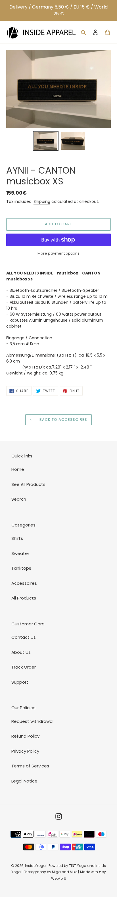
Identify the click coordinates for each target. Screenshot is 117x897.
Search (18, 499)
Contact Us (23, 637)
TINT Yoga (77, 865)
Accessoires (24, 583)
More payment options (58, 253)
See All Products (28, 484)
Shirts (17, 538)
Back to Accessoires (62, 419)
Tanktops (21, 568)
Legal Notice (24, 781)
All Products (23, 598)
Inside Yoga (35, 865)
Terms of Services (30, 766)
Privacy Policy (25, 751)
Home (17, 469)
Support (19, 682)
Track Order (23, 667)
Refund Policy (25, 736)
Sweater (20, 553)
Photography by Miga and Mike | (51, 871)
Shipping (42, 201)
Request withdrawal (32, 721)
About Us (21, 652)
